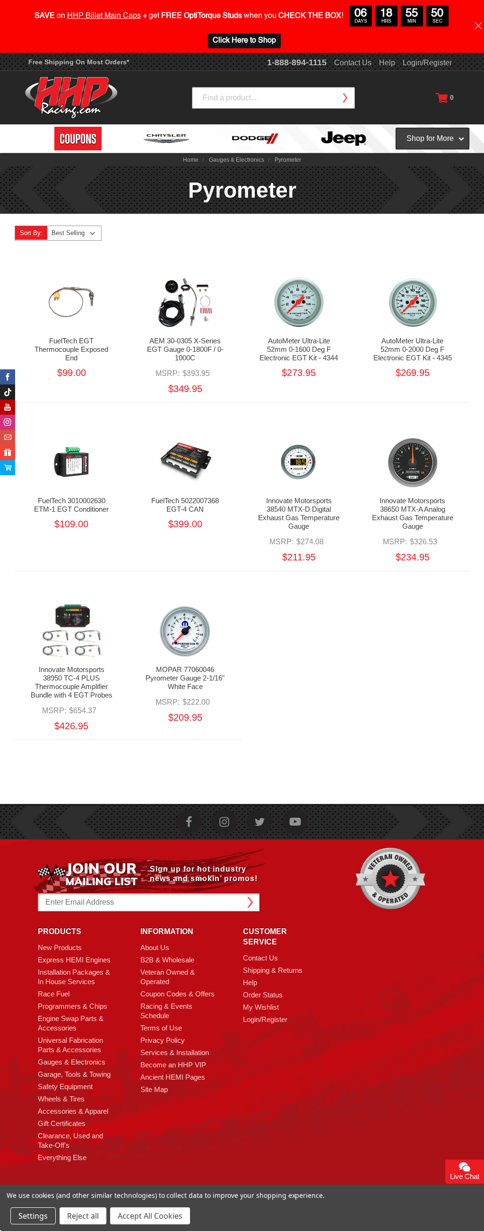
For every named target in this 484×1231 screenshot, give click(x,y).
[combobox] (273, 98)
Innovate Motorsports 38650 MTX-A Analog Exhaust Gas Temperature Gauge (412, 513)
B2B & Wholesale (167, 960)
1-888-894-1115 (297, 62)
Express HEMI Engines (74, 960)
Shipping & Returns (272, 970)
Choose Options (71, 315)
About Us (154, 947)
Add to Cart (185, 315)
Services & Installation (174, 1052)
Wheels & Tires (61, 1099)
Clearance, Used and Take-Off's (70, 1140)
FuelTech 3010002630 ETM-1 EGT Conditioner (71, 505)
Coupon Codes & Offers (177, 994)
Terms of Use (161, 1028)
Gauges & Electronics (71, 1062)
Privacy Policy (162, 1040)
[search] (344, 98)
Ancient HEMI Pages (172, 1077)
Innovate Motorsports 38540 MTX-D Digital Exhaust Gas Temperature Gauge (298, 513)
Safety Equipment (65, 1087)
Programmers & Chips (72, 1006)
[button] (483, 1225)
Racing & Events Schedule (166, 1011)
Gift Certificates (62, 1123)
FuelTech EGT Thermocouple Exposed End (71, 349)
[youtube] (295, 821)
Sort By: (31, 232)
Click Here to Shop (244, 40)
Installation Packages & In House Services (74, 977)
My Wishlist (261, 1007)
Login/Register (427, 63)
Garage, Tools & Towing (74, 1074)
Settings (33, 1216)
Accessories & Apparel (73, 1111)
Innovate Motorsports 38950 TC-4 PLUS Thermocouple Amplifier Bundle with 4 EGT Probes (71, 682)
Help (387, 63)
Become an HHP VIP (173, 1065)
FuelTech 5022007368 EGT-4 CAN (185, 505)
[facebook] (188, 821)
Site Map (154, 1089)
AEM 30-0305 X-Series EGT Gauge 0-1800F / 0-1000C (185, 349)
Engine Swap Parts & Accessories (71, 1023)
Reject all (83, 1216)
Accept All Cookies (150, 1216)
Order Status (263, 995)
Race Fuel (53, 994)
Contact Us (353, 63)
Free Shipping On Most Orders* (78, 62)
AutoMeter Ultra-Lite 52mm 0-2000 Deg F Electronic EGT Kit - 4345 (412, 349)
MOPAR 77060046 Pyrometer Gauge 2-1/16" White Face (185, 677)
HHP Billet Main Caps (104, 16)
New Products (60, 947)
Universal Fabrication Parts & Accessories (70, 1045)
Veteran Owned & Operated (167, 977)
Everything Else (62, 1157)
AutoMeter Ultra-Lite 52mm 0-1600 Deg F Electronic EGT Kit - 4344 (298, 349)
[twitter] (259, 821)
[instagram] (224, 821)
